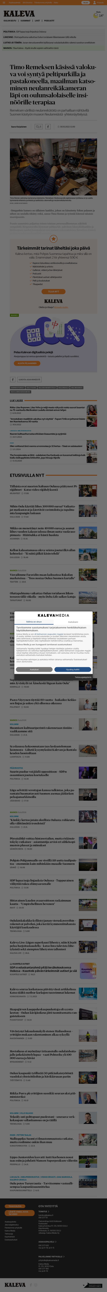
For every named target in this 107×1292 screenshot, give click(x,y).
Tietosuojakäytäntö (83, 677)
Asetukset (34, 669)
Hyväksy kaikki (72, 669)
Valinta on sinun (34, 621)
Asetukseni (73, 622)
